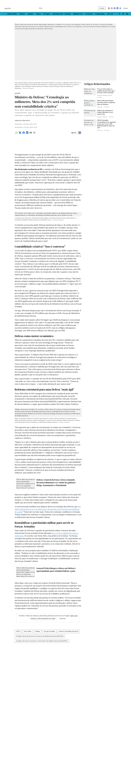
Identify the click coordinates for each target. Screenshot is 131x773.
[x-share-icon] (20, 133)
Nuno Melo (27, 631)
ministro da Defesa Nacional (68, 631)
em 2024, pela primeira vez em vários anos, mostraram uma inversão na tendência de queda (48, 509)
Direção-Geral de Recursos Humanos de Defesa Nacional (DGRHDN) (40, 636)
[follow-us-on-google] (79, 133)
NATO (18, 631)
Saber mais (74, 616)
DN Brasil (89, 14)
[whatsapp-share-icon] (16, 133)
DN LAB (110, 14)
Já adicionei (62, 618)
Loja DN (7, 8)
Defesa (37, 631)
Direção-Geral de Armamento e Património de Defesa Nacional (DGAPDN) (41, 641)
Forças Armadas (49, 631)
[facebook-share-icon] (23, 133)
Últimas (22, 14)
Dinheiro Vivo (78, 14)
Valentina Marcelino (22, 120)
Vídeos (38, 14)
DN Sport (47, 14)
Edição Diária (12, 14)
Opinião (30, 14)
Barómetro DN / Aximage (61, 14)
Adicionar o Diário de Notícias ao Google (43, 618)
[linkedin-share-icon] (27, 133)
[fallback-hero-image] (90, 91)
